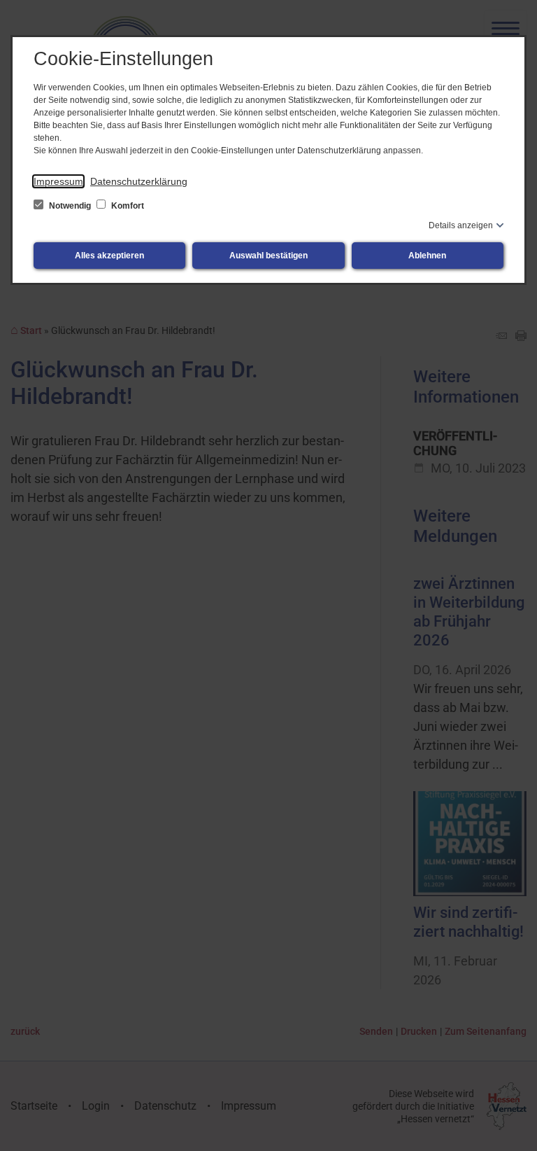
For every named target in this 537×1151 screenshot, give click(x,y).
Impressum (58, 181)
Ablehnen (427, 255)
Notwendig (70, 206)
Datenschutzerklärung (138, 181)
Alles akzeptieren (109, 255)
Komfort (126, 206)
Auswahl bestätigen (268, 255)
